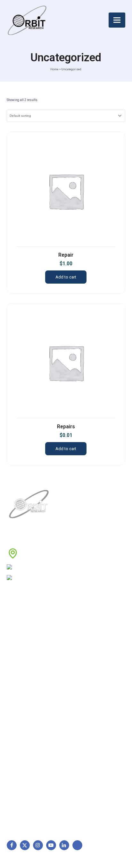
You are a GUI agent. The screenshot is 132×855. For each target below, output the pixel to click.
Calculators (21, 764)
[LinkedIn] (64, 845)
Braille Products (26, 724)
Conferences (84, 668)
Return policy (85, 638)
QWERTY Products (29, 744)
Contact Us (21, 678)
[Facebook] (12, 845)
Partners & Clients (28, 689)
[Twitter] (25, 845)
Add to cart (65, 277)
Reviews (18, 658)
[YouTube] (51, 845)
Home (54, 69)
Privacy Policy (85, 658)
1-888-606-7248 (48, 567)
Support (18, 638)
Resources (21, 668)
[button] (117, 20)
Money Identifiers (28, 774)
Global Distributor (89, 628)
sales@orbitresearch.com (56, 578)
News (15, 648)
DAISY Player (23, 734)
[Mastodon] (77, 845)
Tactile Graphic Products (35, 754)
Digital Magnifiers (27, 809)
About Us (19, 628)
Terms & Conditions (91, 648)
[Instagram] (38, 845)
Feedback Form (87, 678)
